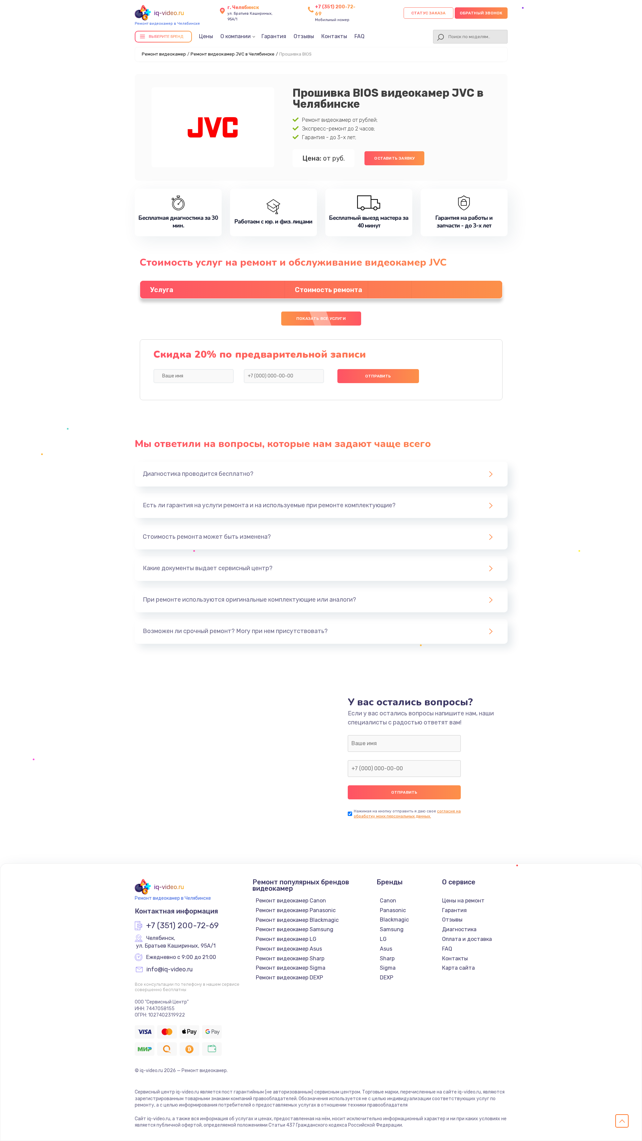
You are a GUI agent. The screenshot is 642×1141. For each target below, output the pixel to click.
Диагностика (459, 929)
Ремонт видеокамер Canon (291, 900)
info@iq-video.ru (169, 969)
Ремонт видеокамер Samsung (294, 929)
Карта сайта (458, 968)
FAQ (359, 36)
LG (383, 939)
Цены (206, 36)
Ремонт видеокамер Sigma (290, 968)
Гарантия (273, 36)
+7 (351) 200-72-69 (182, 926)
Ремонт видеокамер (164, 54)
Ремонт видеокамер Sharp (290, 958)
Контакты (334, 36)
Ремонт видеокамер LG (286, 939)
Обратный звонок (481, 13)
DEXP (386, 977)
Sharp (387, 958)
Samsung (392, 929)
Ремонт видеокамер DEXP (289, 977)
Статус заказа (428, 13)
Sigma (388, 968)
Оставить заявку (394, 158)
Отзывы (304, 36)
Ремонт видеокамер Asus (289, 949)
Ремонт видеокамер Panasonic (296, 910)
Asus (386, 949)
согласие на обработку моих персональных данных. (407, 813)
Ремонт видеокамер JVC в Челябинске (233, 54)
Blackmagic (394, 919)
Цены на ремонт (463, 900)
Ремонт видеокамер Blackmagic (297, 920)
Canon (388, 900)
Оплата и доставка (467, 939)
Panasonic (393, 910)
